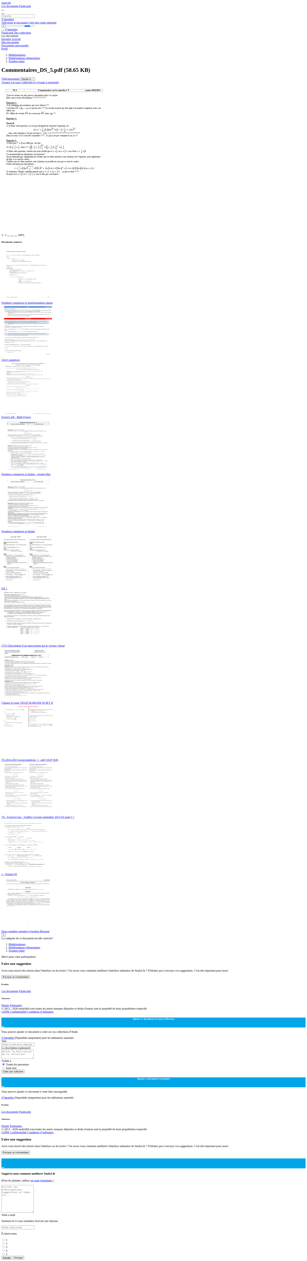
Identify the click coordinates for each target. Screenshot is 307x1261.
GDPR (5, 1011)
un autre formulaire (42, 1180)
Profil (4, 48)
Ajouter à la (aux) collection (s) (19, 82)
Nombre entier (17, 61)
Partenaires (16, 1005)
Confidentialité (18, 1011)
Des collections (22, 32)
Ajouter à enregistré (48, 82)
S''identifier (7, 19)
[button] (8, 236)
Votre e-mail (8, 1214)
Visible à (6, 1060)
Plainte (5, 1005)
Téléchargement (10, 78)
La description (15, 1047)
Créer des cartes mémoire (42, 22)
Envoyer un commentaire (16, 977)
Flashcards (25, 6)
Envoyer (18, 1257)
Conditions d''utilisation (40, 1011)
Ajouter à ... (27, 79)
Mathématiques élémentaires (24, 58)
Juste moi (11, 1068)
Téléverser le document (14, 22)
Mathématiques (17, 54)
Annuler (7, 1257)
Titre (4, 1041)
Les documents (10, 6)
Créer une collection (13, 1071)
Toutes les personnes (17, 1064)
